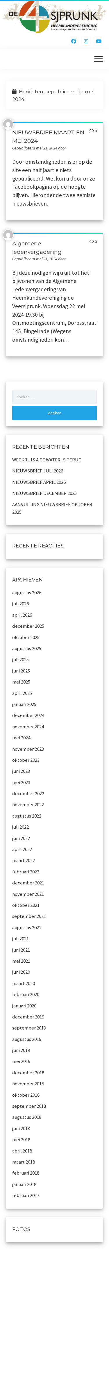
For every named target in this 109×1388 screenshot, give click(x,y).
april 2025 (22, 693)
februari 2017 (25, 1195)
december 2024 (28, 715)
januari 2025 (24, 704)
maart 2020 (23, 983)
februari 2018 (25, 1173)
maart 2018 (23, 1162)
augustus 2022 (26, 816)
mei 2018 (21, 1139)
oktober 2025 (26, 637)
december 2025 (28, 626)
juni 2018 (21, 1128)
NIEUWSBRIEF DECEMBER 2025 (44, 493)
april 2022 (22, 849)
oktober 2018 (26, 1095)
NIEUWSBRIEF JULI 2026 (37, 471)
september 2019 (29, 1028)
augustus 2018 (26, 1117)
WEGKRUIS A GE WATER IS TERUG (46, 459)
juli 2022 (20, 827)
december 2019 (28, 1017)
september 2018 (29, 1106)
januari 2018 (24, 1184)
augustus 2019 (26, 1039)
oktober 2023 (26, 760)
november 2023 (28, 749)
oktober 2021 (26, 905)
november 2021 (28, 894)
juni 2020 (21, 972)
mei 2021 (21, 961)
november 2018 (28, 1083)
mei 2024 (21, 737)
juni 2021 (21, 950)
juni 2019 (21, 1050)
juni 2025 (21, 671)
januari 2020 (24, 1005)
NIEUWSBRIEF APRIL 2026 (39, 482)
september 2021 (29, 916)
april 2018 (22, 1151)
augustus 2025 (26, 648)
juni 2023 (21, 771)
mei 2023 (21, 782)
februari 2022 (25, 871)
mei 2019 (21, 1061)
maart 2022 (23, 860)
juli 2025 (20, 659)
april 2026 (22, 615)
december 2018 (28, 1072)
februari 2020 (25, 994)
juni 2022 (21, 838)
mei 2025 (21, 682)
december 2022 (28, 793)
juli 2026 (20, 603)
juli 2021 (20, 938)
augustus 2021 (26, 927)
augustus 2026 (26, 592)
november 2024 (28, 726)
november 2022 (28, 804)
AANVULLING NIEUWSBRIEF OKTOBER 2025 (52, 508)
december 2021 (28, 882)
